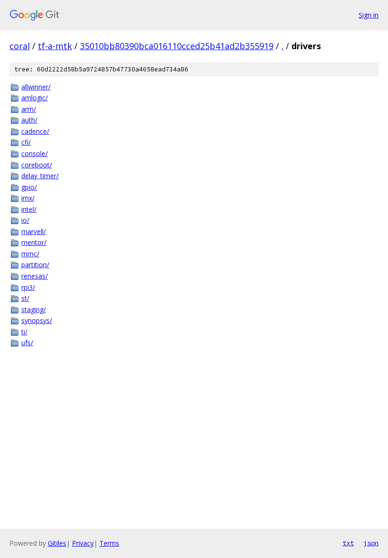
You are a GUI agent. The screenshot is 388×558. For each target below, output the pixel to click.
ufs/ (27, 342)
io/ (25, 220)
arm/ (28, 109)
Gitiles (57, 543)
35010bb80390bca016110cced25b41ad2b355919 (176, 46)
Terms (109, 543)
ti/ (24, 331)
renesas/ (34, 275)
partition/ (35, 264)
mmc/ (30, 253)
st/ (25, 298)
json (371, 543)
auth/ (29, 119)
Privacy (83, 543)
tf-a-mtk (55, 46)
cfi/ (26, 142)
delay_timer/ (40, 175)
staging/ (33, 309)
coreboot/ (36, 164)
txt (348, 543)
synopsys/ (36, 320)
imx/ (28, 197)
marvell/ (33, 231)
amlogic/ (34, 97)
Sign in (369, 14)
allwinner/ (36, 86)
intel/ (28, 209)
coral (19, 46)
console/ (34, 153)
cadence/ (35, 131)
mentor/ (33, 242)
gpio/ (29, 187)
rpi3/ (28, 287)
